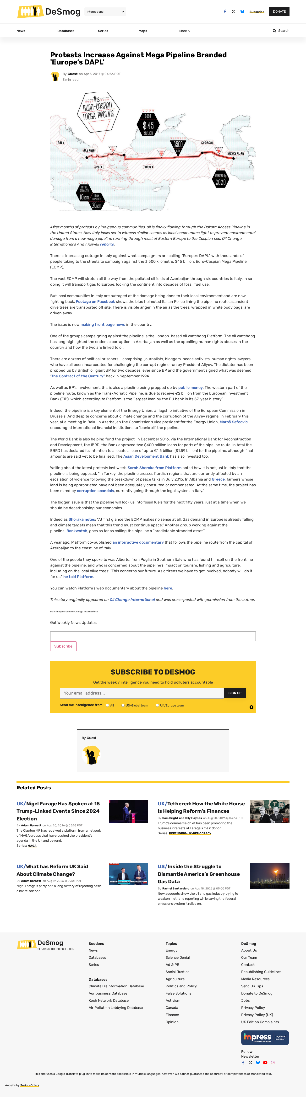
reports (107, 244)
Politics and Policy (181, 986)
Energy (171, 950)
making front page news (103, 324)
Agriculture (175, 979)
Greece (218, 479)
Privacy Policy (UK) (257, 1015)
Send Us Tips (252, 986)
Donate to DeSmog (257, 993)
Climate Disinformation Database (116, 986)
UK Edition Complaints (260, 1022)
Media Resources (255, 979)
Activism (173, 1000)
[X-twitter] (233, 11)
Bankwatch (76, 531)
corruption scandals (95, 490)
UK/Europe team (172, 705)
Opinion (172, 1022)
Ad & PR (172, 965)
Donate (279, 12)
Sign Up (235, 693)
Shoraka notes (82, 519)
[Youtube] (265, 1063)
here (168, 588)
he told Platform (78, 576)
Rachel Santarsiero (175, 888)
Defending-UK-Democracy (190, 833)
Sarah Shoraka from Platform (154, 468)
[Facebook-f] (225, 11)
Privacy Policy (253, 1008)
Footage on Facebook (95, 301)
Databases (97, 957)
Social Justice (177, 972)
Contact (248, 965)
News (93, 950)
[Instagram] (273, 1063)
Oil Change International (132, 599)
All (112, 705)
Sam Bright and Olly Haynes (182, 818)
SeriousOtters (29, 1085)
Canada (172, 1008)
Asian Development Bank (146, 456)
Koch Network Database (109, 1000)
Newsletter (250, 1056)
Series (94, 965)
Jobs (245, 1000)
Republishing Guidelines (261, 972)
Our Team (249, 957)
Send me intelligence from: (82, 705)
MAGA (32, 845)
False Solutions (178, 993)
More (183, 31)
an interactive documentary (138, 542)
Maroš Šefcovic (234, 422)
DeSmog (63, 11)
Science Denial (178, 957)
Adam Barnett (31, 825)
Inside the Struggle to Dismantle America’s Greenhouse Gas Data (199, 873)
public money (190, 387)
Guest (73, 74)
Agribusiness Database (108, 993)
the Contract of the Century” (78, 376)
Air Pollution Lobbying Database (116, 1008)
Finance (172, 1015)
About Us (249, 950)
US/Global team (137, 705)
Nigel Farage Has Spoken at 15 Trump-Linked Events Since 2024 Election (58, 811)
